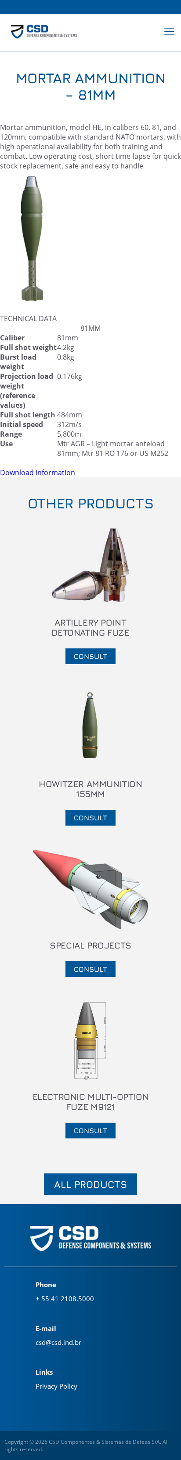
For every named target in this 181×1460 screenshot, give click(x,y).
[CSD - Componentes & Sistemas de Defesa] (44, 33)
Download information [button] (37, 472)
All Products (90, 1184)
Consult (90, 656)
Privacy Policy (56, 1386)
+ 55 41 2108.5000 (65, 1298)
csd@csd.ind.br (58, 1342)
